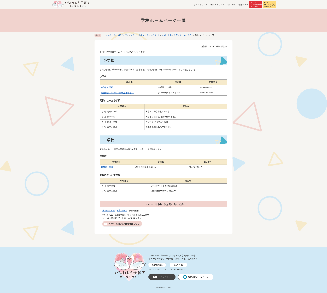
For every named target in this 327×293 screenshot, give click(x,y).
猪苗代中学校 (107, 167)
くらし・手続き (137, 35)
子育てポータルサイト (183, 35)
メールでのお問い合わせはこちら (124, 224)
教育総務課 (122, 210)
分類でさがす (123, 35)
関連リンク (243, 4)
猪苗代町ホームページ (198, 276)
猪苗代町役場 (108, 210)
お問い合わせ (164, 276)
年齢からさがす (217, 4)
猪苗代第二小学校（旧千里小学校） (117, 93)
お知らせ (231, 4)
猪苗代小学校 (107, 87)
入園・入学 (167, 35)
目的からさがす (200, 4)
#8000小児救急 (267, 4)
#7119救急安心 (254, 4)
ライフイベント (153, 35)
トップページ (109, 35)
